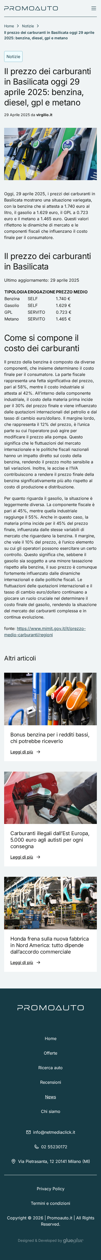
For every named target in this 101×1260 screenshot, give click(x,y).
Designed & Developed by (40, 1240)
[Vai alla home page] (31, 8)
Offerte (50, 1053)
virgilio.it (44, 114)
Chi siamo (50, 1111)
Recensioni (50, 1082)
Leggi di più (21, 751)
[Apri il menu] (94, 8)
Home (50, 1038)
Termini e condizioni (50, 1203)
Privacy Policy (50, 1188)
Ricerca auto (50, 1067)
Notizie (28, 26)
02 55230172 (54, 1146)
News (50, 1096)
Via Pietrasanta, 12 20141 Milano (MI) (54, 1161)
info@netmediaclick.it (54, 1132)
